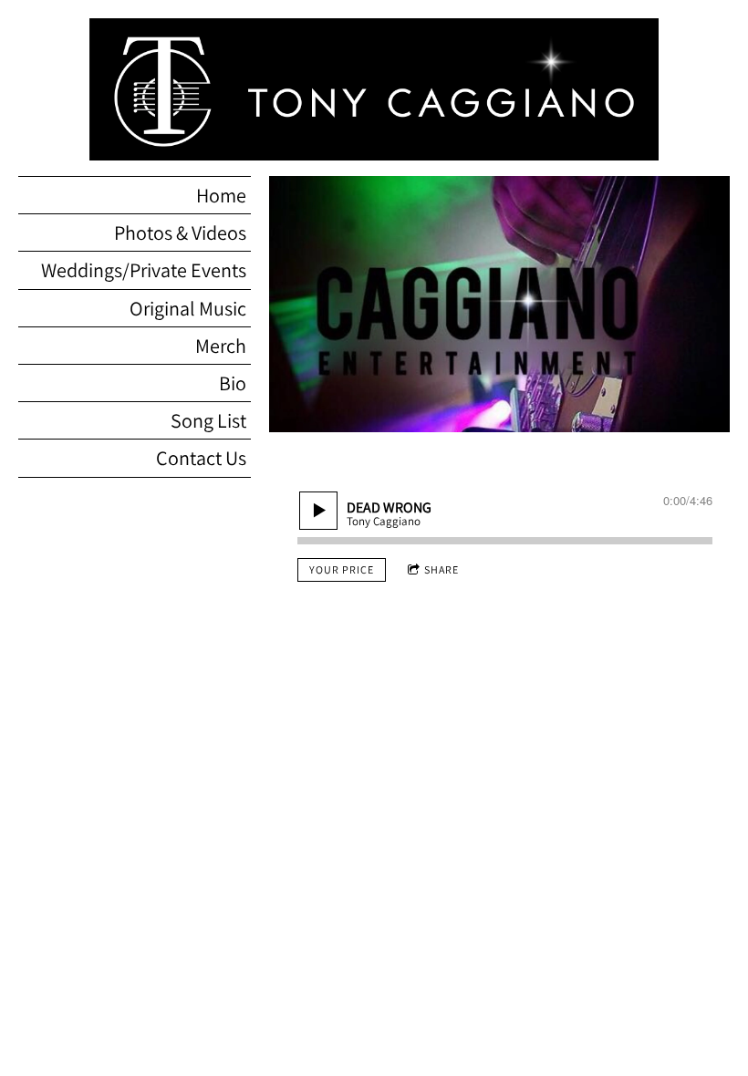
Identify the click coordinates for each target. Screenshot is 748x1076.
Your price (341, 569)
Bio (232, 383)
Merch (220, 345)
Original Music (188, 308)
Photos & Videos (180, 232)
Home (221, 195)
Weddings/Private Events (143, 270)
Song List (208, 420)
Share (441, 569)
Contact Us (201, 458)
